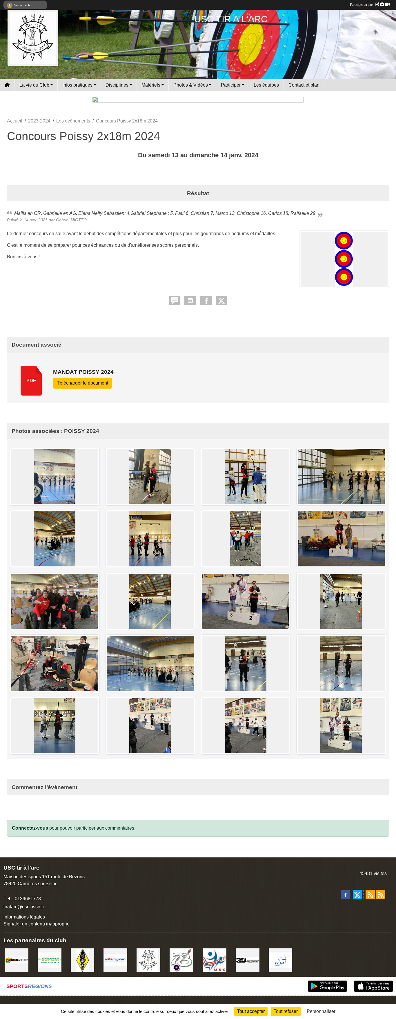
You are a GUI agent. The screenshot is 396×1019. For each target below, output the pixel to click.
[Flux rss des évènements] (380, 894)
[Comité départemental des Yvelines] (181, 959)
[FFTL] (83, 959)
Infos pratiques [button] (77, 85)
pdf (31, 380)
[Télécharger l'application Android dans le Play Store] (327, 986)
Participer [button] (231, 85)
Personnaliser (321, 1011)
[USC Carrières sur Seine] (214, 959)
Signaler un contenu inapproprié (36, 923)
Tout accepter (251, 1011)
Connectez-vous (30, 828)
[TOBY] (148, 959)
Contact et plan (303, 85)
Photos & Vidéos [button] (190, 85)
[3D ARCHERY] (247, 959)
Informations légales (24, 916)
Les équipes (266, 85)
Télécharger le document (82, 382)
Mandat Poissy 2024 (83, 372)
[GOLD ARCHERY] (16, 959)
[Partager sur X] (221, 300)
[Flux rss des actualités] (370, 894)
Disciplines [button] (117, 85)
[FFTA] (281, 959)
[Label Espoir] (49, 959)
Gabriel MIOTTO (71, 219)
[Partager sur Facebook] (206, 300)
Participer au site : (362, 5)
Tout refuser (286, 1011)
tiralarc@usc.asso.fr (23, 906)
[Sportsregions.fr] (115, 959)
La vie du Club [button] (34, 85)
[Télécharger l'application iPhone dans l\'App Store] (373, 986)
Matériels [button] (150, 85)
